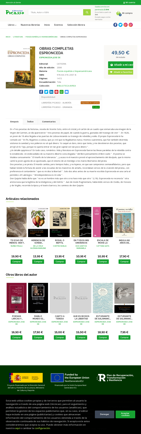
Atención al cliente (13, 2)
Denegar (104, 414)
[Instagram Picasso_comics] (131, 25)
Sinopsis (14, 121)
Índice (30, 121)
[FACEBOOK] (115, 25)
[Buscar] (87, 12)
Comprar (16, 262)
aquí (17, 428)
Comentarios (49, 121)
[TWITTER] (120, 25)
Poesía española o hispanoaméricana (41, 36)
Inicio (8, 36)
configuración (42, 428)
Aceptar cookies (125, 414)
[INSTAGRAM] (126, 25)
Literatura (18, 36)
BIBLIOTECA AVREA (66, 85)
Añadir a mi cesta (123, 64)
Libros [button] (11, 24)
